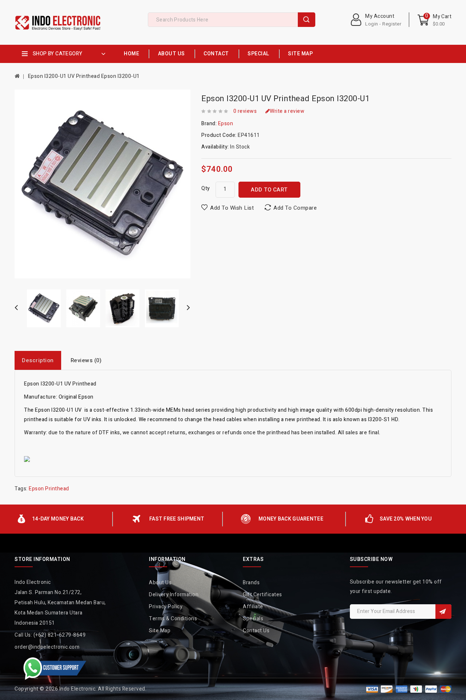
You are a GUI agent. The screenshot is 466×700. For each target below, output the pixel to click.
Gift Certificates (262, 594)
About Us (171, 54)
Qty (205, 188)
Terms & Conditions (173, 618)
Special (258, 54)
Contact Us (256, 630)
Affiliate (253, 606)
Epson (225, 123)
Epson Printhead (49, 489)
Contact (216, 54)
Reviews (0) (86, 360)
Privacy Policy (165, 606)
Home (131, 54)
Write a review (287, 111)
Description (38, 360)
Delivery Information (173, 594)
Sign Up (443, 611)
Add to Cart (269, 190)
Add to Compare (295, 208)
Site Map (300, 54)
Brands (251, 582)
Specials (253, 618)
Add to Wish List (232, 208)
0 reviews (245, 111)
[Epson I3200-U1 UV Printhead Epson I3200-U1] (44, 308)
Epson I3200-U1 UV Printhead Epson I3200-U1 (84, 76)
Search (306, 19)
